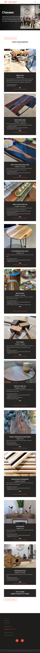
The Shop (23, 650)
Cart (27, 650)
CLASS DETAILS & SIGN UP (20, 89)
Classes (19, 650)
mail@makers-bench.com (10, 629)
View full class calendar (10, 38)
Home (12, 650)
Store (16, 650)
